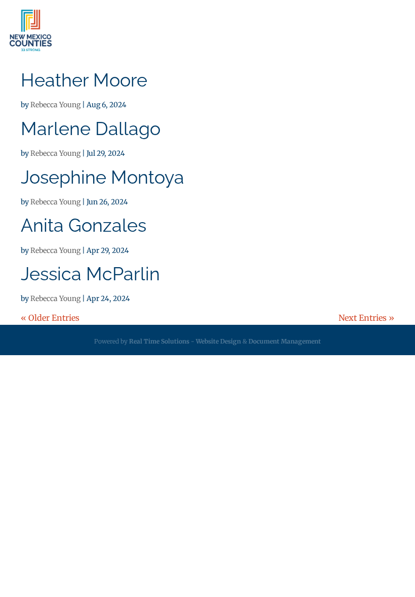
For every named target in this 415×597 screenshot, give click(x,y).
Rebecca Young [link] (55, 104)
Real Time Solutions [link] (159, 341)
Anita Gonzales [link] (83, 225)
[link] (31, 30)
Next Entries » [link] (366, 318)
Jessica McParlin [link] (90, 273)
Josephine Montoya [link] (102, 177)
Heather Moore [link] (84, 80)
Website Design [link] (218, 341)
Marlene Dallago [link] (90, 128)
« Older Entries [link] (50, 318)
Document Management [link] (284, 341)
